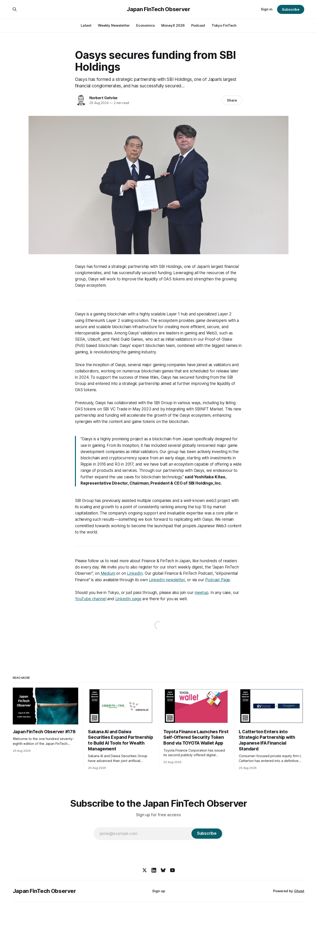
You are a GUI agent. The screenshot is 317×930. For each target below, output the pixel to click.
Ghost (299, 891)
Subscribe (290, 9)
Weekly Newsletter (114, 25)
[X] (144, 870)
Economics (145, 25)
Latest (86, 25)
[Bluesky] (163, 870)
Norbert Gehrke (103, 97)
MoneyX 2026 (173, 25)
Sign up (158, 891)
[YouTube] (172, 870)
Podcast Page (217, 580)
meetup (201, 592)
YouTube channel (90, 599)
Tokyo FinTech (224, 25)
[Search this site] (14, 9)
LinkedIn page (128, 599)
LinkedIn (135, 573)
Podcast (198, 25)
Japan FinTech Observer (158, 9)
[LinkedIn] (154, 870)
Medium (108, 573)
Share (232, 100)
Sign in (266, 9)
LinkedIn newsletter (167, 580)
